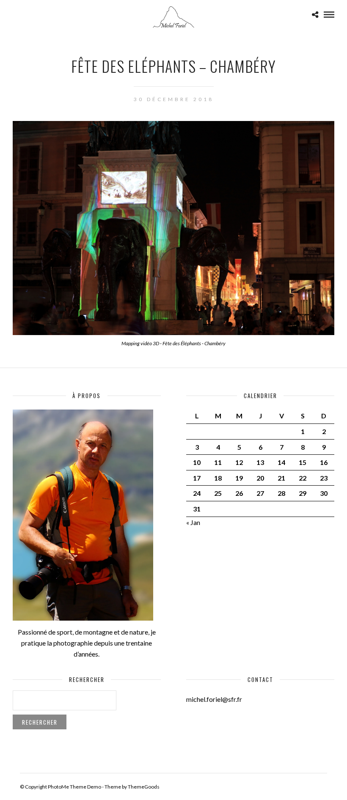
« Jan (193, 522)
